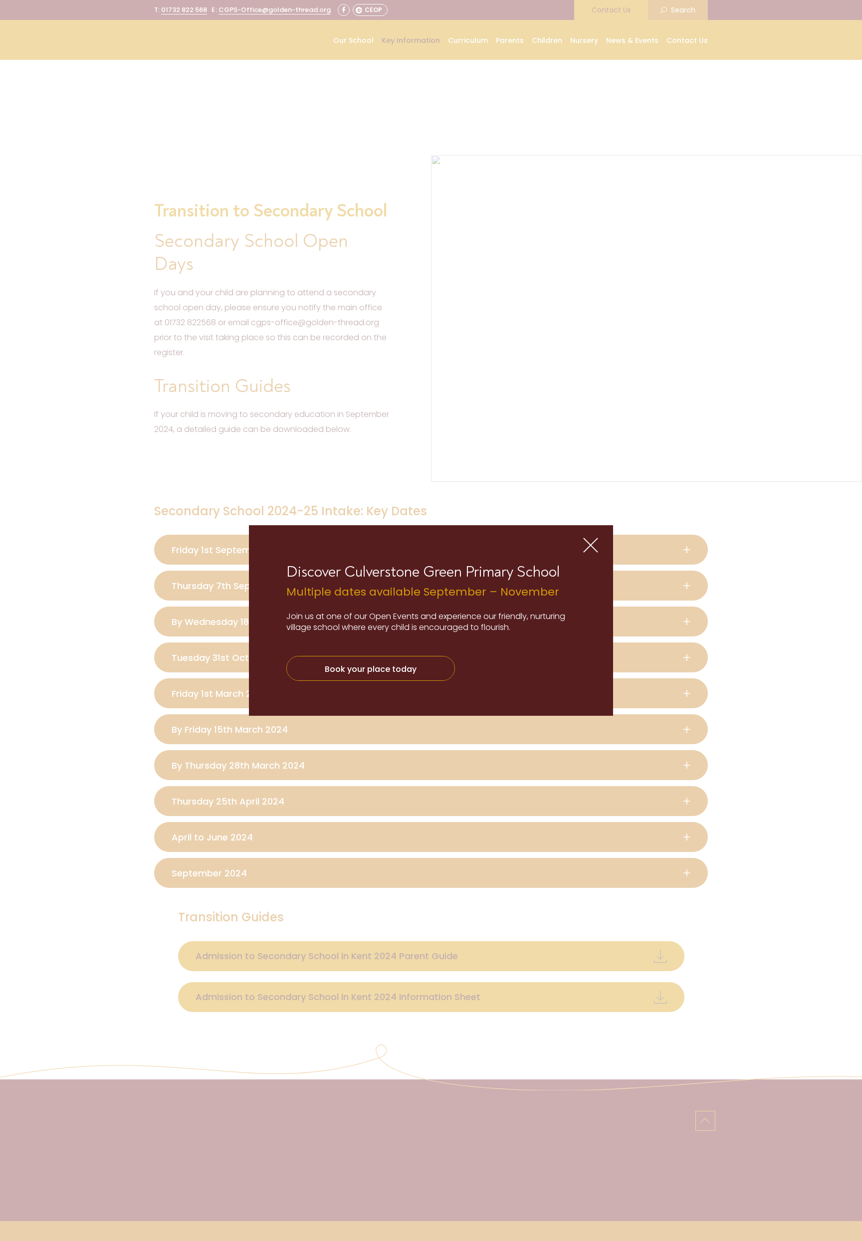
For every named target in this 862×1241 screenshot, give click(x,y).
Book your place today (371, 669)
